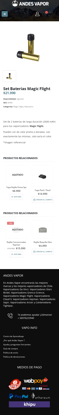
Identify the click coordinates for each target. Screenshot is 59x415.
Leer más (17, 197)
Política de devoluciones (14, 356)
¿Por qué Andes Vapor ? (14, 340)
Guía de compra (10, 348)
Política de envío (10, 352)
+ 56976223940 (26, 318)
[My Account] (37, 14)
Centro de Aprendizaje (13, 336)
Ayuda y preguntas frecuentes (17, 344)
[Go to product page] (42, 176)
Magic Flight (18, 106)
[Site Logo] (30, 3)
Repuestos (28, 106)
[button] (5, 14)
